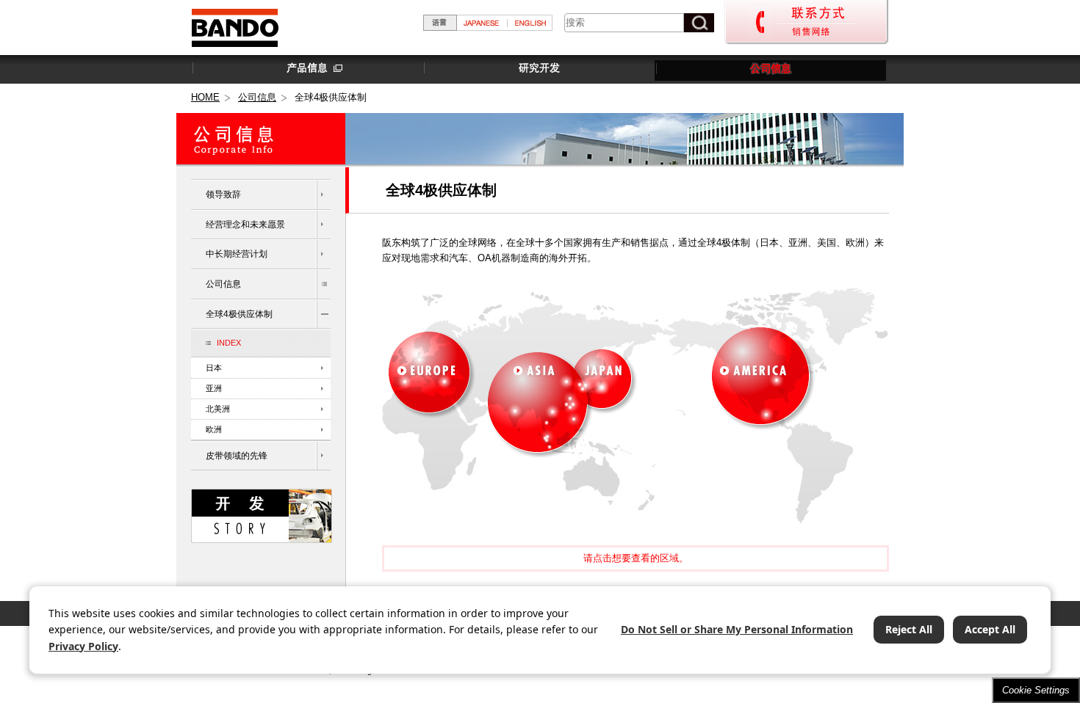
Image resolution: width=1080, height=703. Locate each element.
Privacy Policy (83, 646)
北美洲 (218, 408)
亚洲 (214, 388)
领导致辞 (223, 194)
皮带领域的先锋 (236, 455)
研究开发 (538, 69)
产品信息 (306, 69)
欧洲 (214, 429)
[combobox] (624, 22)
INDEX (229, 342)
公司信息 (770, 69)
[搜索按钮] (699, 22)
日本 (214, 367)
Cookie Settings (1036, 690)
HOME (205, 97)
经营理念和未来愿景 (245, 224)
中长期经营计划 (236, 253)
